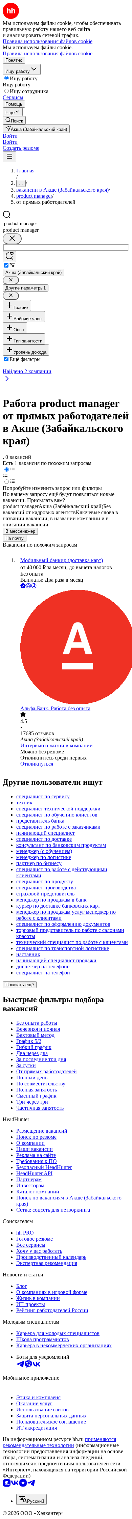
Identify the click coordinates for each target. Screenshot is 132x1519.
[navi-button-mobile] (9, 156)
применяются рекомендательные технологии (59, 1442)
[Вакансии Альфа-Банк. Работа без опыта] (72, 648)
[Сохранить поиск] (9, 256)
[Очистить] (12, 238)
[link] (14, 120)
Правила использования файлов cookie (47, 53)
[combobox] (34, 223)
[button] (10, 136)
